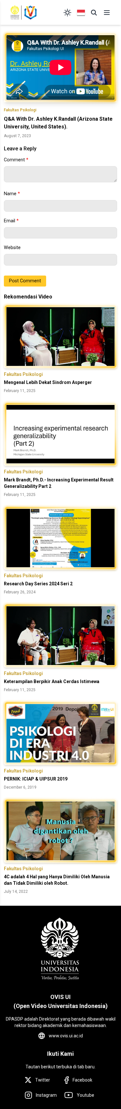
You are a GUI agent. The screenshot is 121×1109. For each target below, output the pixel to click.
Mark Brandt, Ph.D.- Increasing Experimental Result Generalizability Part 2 (59, 483)
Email (11, 221)
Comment (16, 160)
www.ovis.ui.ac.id (66, 1035)
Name (12, 194)
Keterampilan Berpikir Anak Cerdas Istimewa (51, 681)
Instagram (46, 1095)
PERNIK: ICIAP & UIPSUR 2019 (35, 778)
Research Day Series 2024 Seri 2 (38, 583)
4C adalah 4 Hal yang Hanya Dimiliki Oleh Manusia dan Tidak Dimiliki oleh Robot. (57, 880)
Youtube (85, 1095)
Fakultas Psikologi (20, 110)
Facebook (82, 1080)
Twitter (42, 1080)
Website (12, 247)
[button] (94, 12)
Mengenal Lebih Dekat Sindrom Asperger (48, 382)
